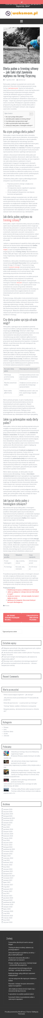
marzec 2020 (8, 918)
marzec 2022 (8, 865)
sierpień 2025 (8, 823)
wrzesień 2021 (8, 878)
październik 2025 (9, 818)
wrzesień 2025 (8, 820)
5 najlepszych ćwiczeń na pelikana (32, 618)
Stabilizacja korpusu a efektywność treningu (22, 590)
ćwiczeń (19, 282)
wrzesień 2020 (8, 904)
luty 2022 (7, 867)
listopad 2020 (8, 900)
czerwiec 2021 (8, 885)
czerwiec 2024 (8, 834)
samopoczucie (13, 88)
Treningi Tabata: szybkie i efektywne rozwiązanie (20, 706)
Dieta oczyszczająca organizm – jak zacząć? (18, 694)
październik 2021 (9, 876)
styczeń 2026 (8, 811)
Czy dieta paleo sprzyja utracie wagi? (17, 121)
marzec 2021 (8, 891)
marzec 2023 (8, 845)
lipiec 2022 (7, 856)
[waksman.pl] (21, 13)
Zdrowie (6, 736)
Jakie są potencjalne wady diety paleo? (17, 123)
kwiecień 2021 (8, 889)
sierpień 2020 (8, 907)
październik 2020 (9, 902)
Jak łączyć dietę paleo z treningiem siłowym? (19, 125)
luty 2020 (7, 920)
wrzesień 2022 (8, 851)
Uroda (6, 733)
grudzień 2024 (8, 829)
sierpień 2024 (8, 831)
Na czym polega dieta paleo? (14, 116)
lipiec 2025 (7, 825)
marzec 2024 (8, 838)
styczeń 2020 (8, 922)
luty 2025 (7, 827)
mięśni (5, 249)
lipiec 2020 (7, 909)
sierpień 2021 (8, 880)
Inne (5, 729)
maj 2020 (7, 913)
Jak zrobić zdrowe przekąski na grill (12, 618)
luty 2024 (7, 840)
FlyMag (34, 1012)
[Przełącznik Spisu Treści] (30, 114)
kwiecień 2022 (8, 862)
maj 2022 (7, 860)
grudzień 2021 (8, 871)
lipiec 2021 (7, 882)
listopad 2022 (8, 847)
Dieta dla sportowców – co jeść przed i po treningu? (20, 703)
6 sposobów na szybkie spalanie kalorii (21, 994)
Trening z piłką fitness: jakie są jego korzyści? (26, 789)
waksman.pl (21, 80)
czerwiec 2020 (8, 911)
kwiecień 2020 (8, 916)
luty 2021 (7, 893)
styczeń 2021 (8, 896)
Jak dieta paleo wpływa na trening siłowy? (18, 119)
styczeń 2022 (8, 869)
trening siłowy (11, 220)
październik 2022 (9, 849)
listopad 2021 (8, 873)
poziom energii (14, 267)
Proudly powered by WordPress (15, 1012)
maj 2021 (7, 887)
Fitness (7, 605)
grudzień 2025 (8, 814)
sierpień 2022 (8, 854)
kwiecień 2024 (8, 836)
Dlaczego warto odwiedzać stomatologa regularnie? (23, 6)
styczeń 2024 (8, 842)
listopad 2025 (8, 816)
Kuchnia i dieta (8, 731)
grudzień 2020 (8, 898)
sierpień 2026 (8, 809)
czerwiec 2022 (8, 858)
